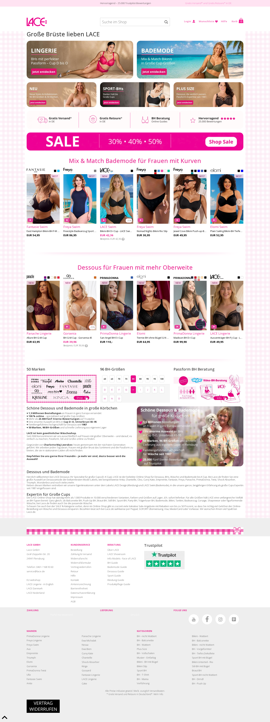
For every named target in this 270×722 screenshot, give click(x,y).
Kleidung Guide (115, 580)
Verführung (143, 683)
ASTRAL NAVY (95, 171)
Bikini (171, 500)
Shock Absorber (226, 479)
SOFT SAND (195, 280)
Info (123, 239)
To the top (4, 717)
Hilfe (224, 21)
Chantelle (131, 479)
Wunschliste (206, 21)
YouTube (194, 619)
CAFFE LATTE (202, 277)
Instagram (220, 619)
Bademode (162, 500)
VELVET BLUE (192, 277)
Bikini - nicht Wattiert (203, 644)
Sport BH (142, 670)
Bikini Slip (142, 666)
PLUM (45, 277)
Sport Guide (114, 575)
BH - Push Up (199, 683)
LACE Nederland (35, 592)
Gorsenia (32, 666)
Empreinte (161, 479)
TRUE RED (58, 277)
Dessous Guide (115, 571)
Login (187, 21)
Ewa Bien (86, 649)
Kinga (84, 666)
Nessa (85, 644)
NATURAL (199, 277)
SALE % (60, 506)
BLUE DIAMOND (58, 171)
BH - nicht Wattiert (146, 636)
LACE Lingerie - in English (40, 584)
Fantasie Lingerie (91, 674)
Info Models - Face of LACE (121, 558)
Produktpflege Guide (118, 584)
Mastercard (67, 614)
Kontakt (75, 580)
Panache (190, 479)
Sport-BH (122, 500)
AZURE (199, 171)
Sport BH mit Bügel (202, 657)
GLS (137, 614)
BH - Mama (142, 679)
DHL (133, 614)
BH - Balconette (145, 640)
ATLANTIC (159, 171)
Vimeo (180, 619)
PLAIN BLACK (192, 171)
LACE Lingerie (89, 679)
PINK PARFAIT (199, 280)
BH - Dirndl (198, 679)
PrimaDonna (203, 479)
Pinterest (234, 619)
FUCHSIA (162, 171)
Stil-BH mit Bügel (201, 666)
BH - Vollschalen (145, 653)
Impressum (77, 597)
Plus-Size (142, 649)
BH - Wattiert (143, 644)
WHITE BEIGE (242, 277)
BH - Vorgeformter (202, 649)
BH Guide (112, 562)
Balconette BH (74, 500)
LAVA (155, 173)
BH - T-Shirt (143, 674)
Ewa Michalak (89, 640)
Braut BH (196, 670)
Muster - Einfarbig (146, 657)
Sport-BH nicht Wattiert (204, 674)
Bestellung (76, 550)
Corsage (202, 500)
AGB (73, 601)
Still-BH (112, 500)
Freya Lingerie (34, 640)
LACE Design (120, 485)
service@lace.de (36, 571)
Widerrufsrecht (79, 558)
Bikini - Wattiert (200, 636)
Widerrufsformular (81, 562)
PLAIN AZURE (202, 171)
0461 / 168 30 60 (44, 567)
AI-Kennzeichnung (81, 584)
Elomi (30, 661)
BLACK (55, 171)
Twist (213, 479)
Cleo (139, 479)
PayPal (53, 614)
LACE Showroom (116, 554)
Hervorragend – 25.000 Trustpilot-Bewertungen (125, 3)
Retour (74, 571)
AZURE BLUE (45, 280)
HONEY (55, 277)
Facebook (207, 619)
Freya (181, 479)
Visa (59, 614)
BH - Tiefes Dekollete (203, 653)
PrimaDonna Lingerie (38, 636)
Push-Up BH (89, 500)
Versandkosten (157, 690)
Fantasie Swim (34, 679)
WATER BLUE (132, 277)
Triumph (31, 482)
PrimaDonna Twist (36, 670)
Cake (84, 683)
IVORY (52, 277)
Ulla (29, 674)
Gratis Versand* (194, 3)
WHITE (165, 171)
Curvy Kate (149, 479)
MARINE (169, 171)
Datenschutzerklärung (83, 592)
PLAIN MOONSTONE (192, 173)
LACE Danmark (34, 588)
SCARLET (195, 277)
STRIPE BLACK (205, 171)
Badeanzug (190, 500)
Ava (28, 649)
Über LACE (113, 550)
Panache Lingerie (91, 636)
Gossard (86, 670)
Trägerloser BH (146, 500)
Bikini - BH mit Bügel (147, 661)
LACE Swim (149, 485)
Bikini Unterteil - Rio (202, 662)
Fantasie (172, 479)
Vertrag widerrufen (81, 567)
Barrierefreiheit (79, 588)
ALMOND (95, 277)
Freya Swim (33, 644)
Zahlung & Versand (81, 554)
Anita (122, 479)
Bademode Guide (117, 567)
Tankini (179, 500)
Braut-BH (102, 500)
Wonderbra (43, 482)
